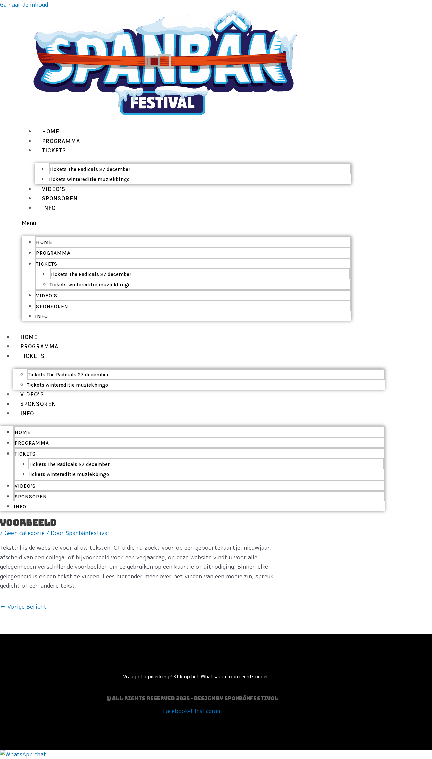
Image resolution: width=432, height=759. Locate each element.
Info (49, 207)
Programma (61, 141)
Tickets (54, 150)
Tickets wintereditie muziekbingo (89, 179)
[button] (186, 223)
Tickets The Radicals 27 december (90, 169)
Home (50, 131)
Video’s (53, 189)
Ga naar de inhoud (24, 4)
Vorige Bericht (23, 606)
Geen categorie (24, 533)
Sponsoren (60, 198)
